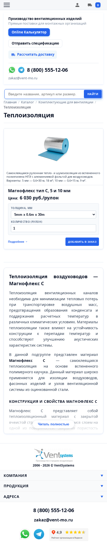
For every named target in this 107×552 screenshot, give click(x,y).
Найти (93, 94)
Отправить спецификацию (35, 43)
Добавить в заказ (82, 241)
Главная (10, 102)
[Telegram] (21, 70)
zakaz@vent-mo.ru (22, 78)
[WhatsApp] (12, 70)
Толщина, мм (21, 208)
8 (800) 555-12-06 (47, 70)
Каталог (27, 102)
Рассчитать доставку (35, 54)
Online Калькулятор (29, 32)
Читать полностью (53, 424)
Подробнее (16, 241)
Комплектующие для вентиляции (65, 102)
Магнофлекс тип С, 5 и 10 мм (39, 190)
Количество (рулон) (26, 222)
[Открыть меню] (7, 5)
